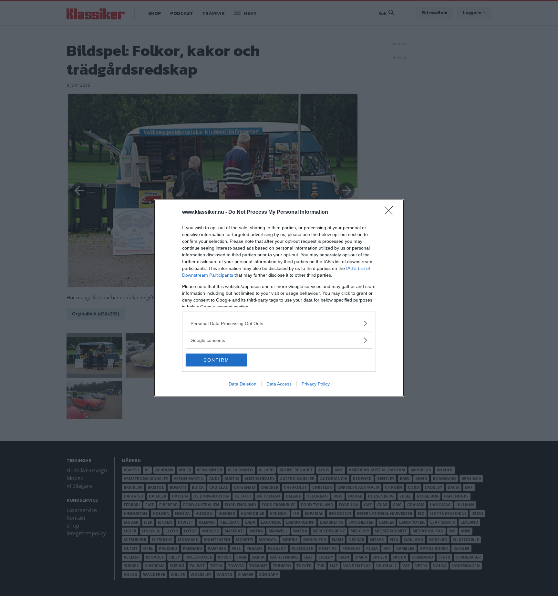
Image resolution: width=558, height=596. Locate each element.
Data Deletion (242, 383)
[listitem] (279, 323)
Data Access (279, 383)
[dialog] (279, 298)
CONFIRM (216, 360)
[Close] (391, 212)
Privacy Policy (316, 383)
